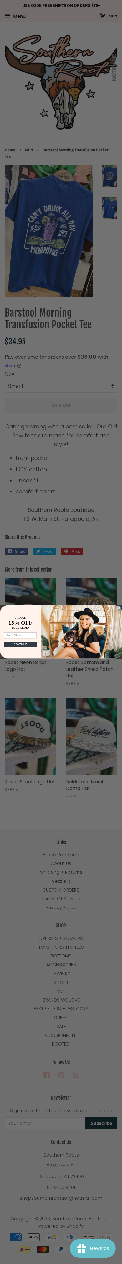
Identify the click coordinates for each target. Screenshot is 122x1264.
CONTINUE (20, 644)
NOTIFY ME (114, 67)
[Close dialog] (119, 608)
